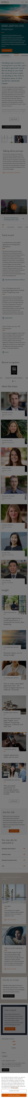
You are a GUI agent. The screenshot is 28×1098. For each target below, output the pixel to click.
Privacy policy (14, 1087)
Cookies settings (14, 1090)
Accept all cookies (14, 1095)
